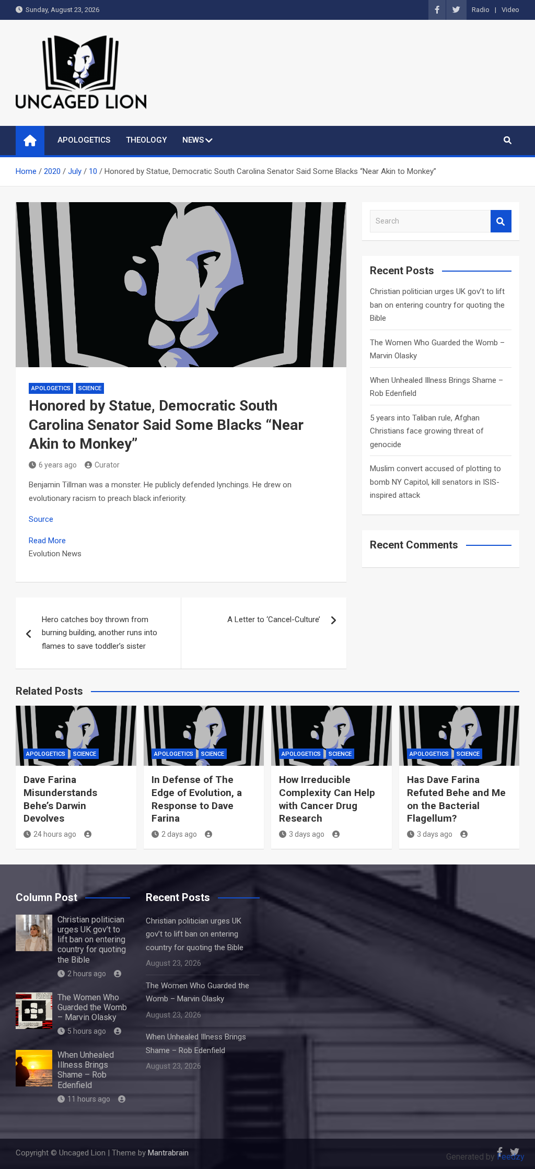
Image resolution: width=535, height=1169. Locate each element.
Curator (107, 465)
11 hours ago (88, 1099)
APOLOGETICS (83, 140)
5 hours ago (86, 1031)
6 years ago (58, 465)
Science (89, 388)
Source (41, 519)
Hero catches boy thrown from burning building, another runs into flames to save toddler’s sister (99, 633)
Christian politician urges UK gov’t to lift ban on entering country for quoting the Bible (437, 305)
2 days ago (179, 834)
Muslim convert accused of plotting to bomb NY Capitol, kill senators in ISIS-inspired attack (435, 482)
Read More (47, 540)
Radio (481, 10)
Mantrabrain (168, 1153)
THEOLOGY (146, 140)
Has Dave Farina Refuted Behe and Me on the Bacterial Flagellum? (456, 799)
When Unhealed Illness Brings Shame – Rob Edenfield (85, 1070)
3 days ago (306, 834)
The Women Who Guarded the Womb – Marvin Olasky (92, 1007)
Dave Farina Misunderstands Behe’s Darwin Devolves (60, 799)
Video (510, 10)
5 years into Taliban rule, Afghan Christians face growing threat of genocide (427, 431)
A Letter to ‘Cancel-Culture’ (273, 619)
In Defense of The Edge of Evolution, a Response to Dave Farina (197, 799)
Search (501, 221)
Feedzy (511, 1157)
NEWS (193, 140)
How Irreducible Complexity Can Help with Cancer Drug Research (327, 799)
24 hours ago (54, 834)
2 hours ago (86, 973)
